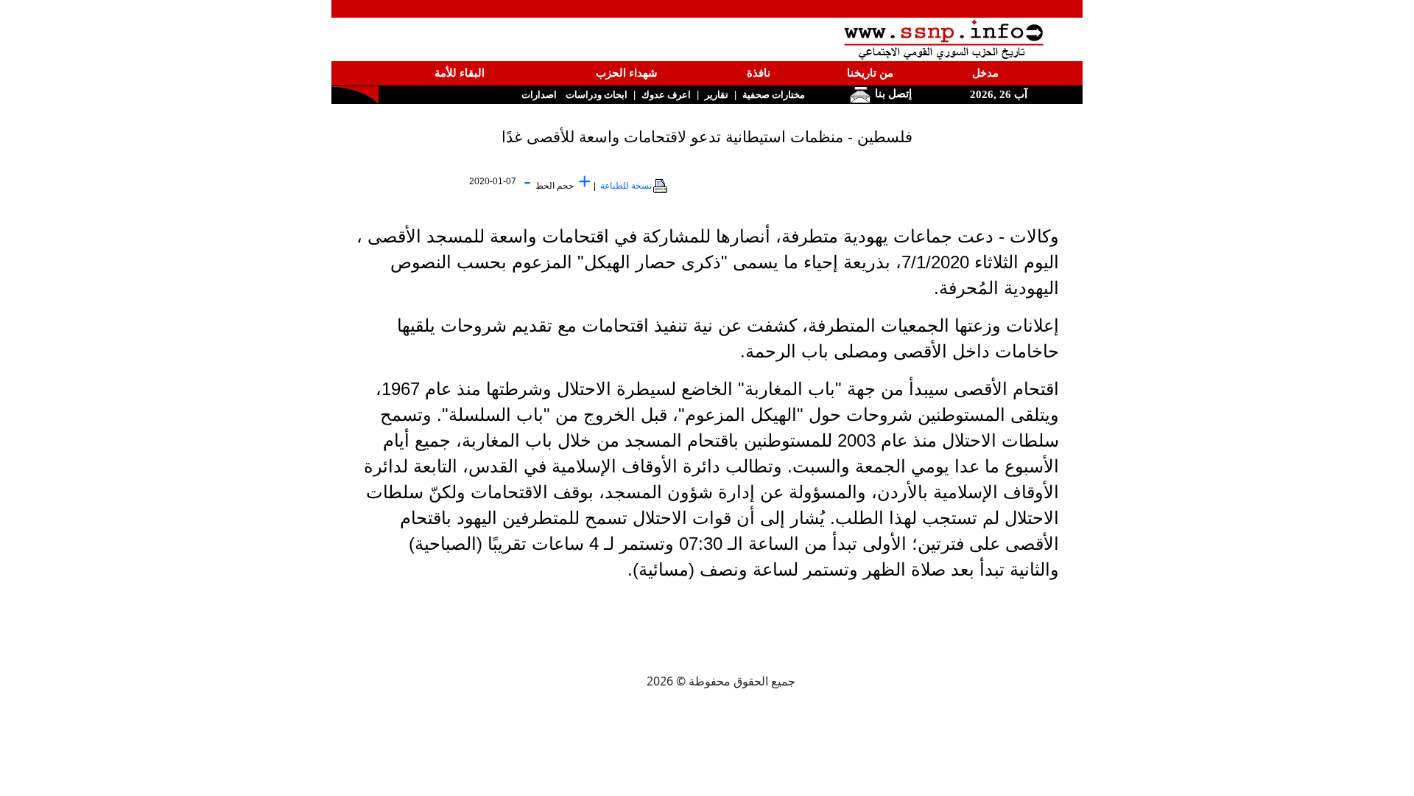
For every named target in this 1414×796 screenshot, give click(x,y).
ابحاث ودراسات (596, 94)
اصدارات (539, 94)
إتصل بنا (892, 94)
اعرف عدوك (666, 94)
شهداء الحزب (627, 73)
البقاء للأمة (460, 73)
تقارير (716, 94)
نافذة (758, 73)
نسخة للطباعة (626, 186)
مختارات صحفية (773, 94)
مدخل (985, 73)
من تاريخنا (870, 73)
